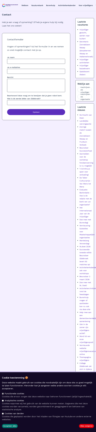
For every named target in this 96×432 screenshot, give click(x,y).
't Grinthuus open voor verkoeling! (85, 172)
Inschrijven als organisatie (85, 96)
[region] (48, 402)
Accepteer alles (9, 426)
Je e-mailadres (13, 67)
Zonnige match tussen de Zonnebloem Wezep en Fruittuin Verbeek (85, 136)
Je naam (10, 57)
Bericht (10, 77)
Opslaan (36, 112)
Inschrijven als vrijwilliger (85, 89)
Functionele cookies (14, 393)
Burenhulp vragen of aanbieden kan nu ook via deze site (85, 303)
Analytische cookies (14, 400)
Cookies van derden (14, 413)
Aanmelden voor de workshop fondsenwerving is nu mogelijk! (86, 160)
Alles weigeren (86, 426)
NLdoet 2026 (85, 247)
